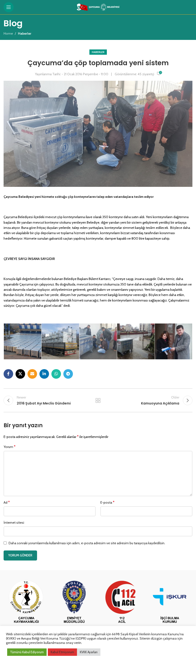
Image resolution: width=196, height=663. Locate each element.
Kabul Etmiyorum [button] (62, 652)
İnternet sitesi (14, 522)
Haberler (98, 52)
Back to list (98, 400)
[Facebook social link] (8, 374)
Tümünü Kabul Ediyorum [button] (27, 652)
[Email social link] (32, 374)
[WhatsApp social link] (56, 374)
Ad (7, 502)
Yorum (10, 446)
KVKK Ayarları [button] (89, 652)
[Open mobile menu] (8, 7)
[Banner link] (26, 602)
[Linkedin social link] (44, 374)
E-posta (107, 502)
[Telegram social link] (68, 374)
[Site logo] (98, 7)
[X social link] (20, 374)
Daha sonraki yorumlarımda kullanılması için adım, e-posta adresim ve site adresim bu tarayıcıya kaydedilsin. (87, 543)
